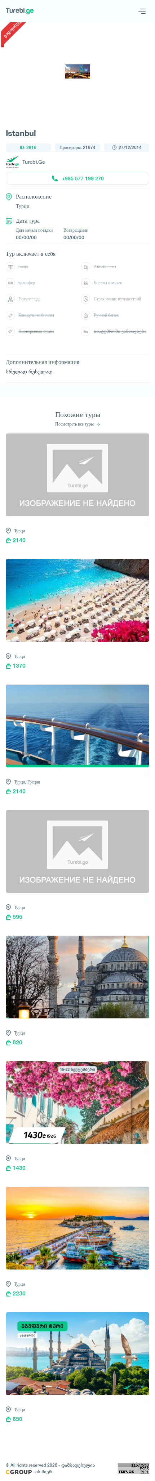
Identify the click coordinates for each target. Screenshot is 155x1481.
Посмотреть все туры (75, 424)
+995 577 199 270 (83, 178)
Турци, (20, 782)
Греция (33, 782)
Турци (19, 530)
